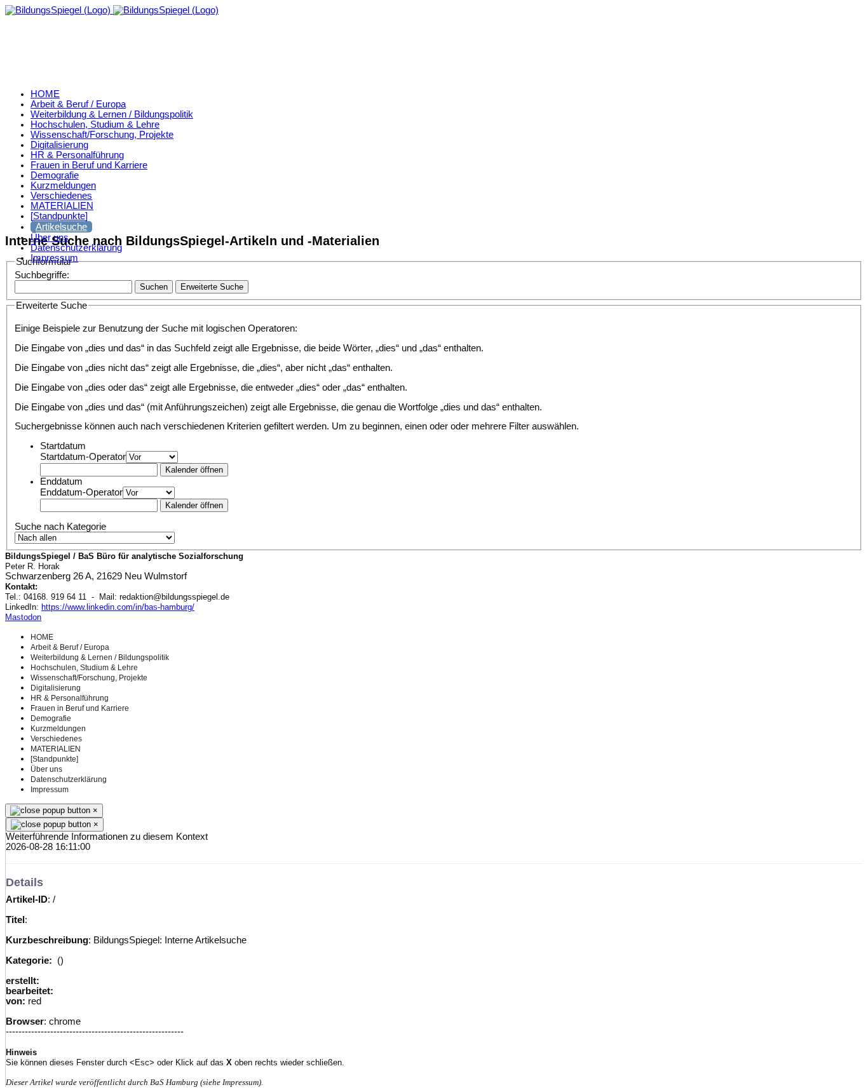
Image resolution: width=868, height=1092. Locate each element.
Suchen (154, 287)
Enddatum (61, 481)
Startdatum (63, 446)
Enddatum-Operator (81, 492)
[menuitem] (45, 94)
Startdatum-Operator (83, 457)
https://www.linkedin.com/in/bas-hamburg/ (117, 607)
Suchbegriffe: (42, 275)
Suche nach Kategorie (60, 527)
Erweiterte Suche (211, 287)
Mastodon (23, 617)
